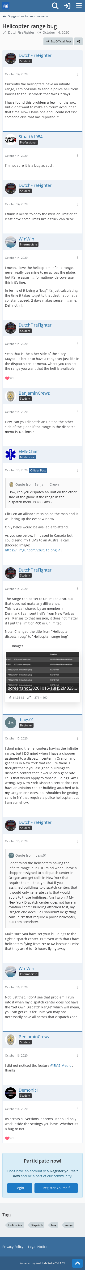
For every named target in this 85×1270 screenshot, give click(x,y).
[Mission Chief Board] (5, 6)
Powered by (42, 1263)
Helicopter (15, 1225)
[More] (77, 74)
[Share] (78, 41)
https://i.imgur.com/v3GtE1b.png (31, 550)
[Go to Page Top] (77, 1263)
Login (20, 1188)
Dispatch (37, 1225)
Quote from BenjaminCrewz (37, 484)
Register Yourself (56, 1188)
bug (53, 1225)
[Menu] (79, 6)
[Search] (55, 6)
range (69, 1225)
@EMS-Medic (60, 1065)
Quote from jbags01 (31, 855)
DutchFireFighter (21, 32)
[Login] (67, 6)
